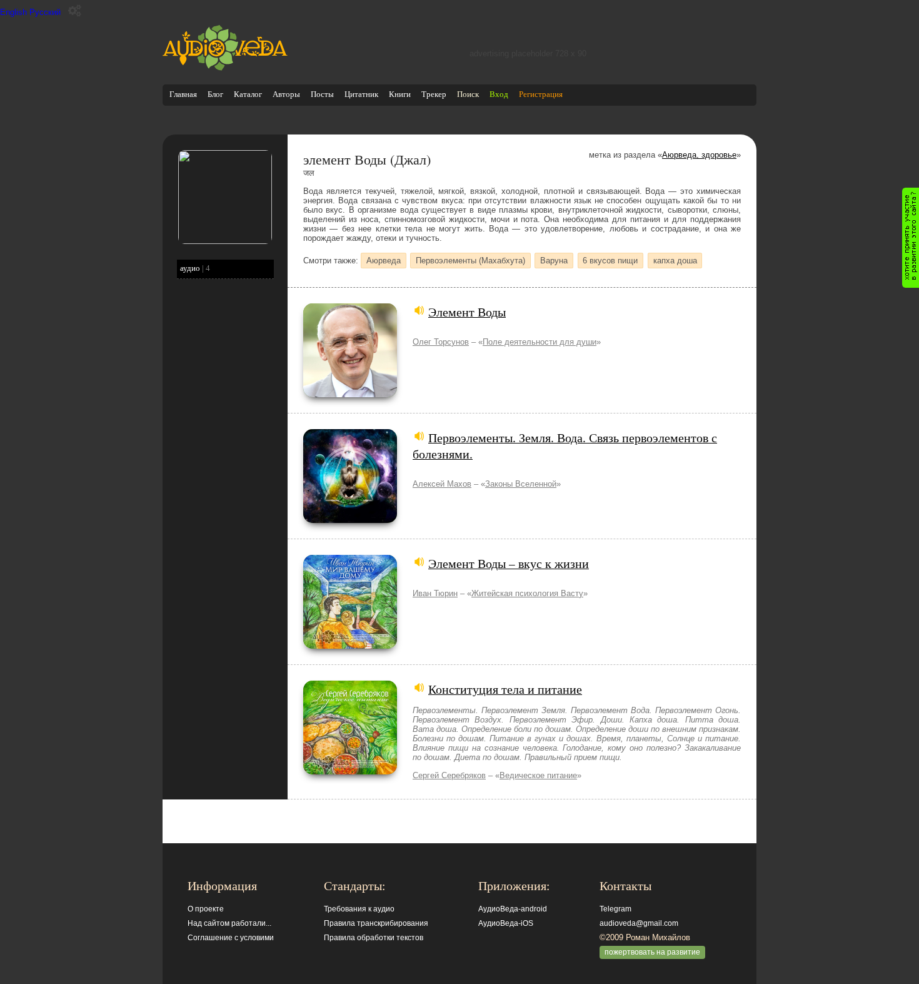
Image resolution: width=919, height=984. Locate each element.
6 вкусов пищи (610, 260)
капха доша (675, 260)
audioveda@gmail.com (639, 923)
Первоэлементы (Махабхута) (470, 260)
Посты (322, 94)
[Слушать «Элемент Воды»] (350, 394)
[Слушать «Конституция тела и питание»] (350, 771)
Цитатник (361, 94)
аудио (190, 268)
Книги (400, 94)
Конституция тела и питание (505, 689)
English (13, 12)
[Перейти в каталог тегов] (225, 241)
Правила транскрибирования (376, 923)
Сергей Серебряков (449, 775)
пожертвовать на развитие (652, 952)
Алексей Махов (442, 484)
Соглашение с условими (231, 937)
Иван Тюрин (435, 593)
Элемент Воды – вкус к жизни (508, 563)
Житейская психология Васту (527, 593)
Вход (499, 94)
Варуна (554, 260)
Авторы (286, 94)
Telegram (615, 909)
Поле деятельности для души (539, 342)
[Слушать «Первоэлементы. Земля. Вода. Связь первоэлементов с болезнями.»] (350, 520)
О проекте (206, 909)
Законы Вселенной (520, 484)
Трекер (433, 94)
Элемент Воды (467, 311)
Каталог (248, 94)
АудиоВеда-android (512, 909)
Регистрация (541, 94)
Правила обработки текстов (373, 937)
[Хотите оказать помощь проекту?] (910, 238)
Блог (215, 94)
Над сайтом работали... (229, 923)
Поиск (468, 94)
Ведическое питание (538, 775)
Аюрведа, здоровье (699, 155)
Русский (45, 12)
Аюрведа (383, 260)
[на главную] (225, 68)
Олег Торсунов (441, 342)
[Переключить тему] (74, 11)
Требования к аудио (359, 909)
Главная (183, 94)
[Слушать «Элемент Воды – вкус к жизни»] (350, 646)
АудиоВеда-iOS (505, 923)
